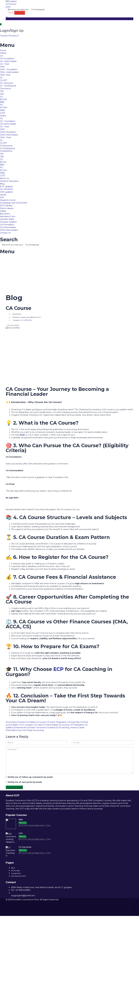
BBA (2, 102)
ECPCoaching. (63, 727)
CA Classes (30, 722)
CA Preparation (77, 725)
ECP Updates (6, 186)
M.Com (3, 170)
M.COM (3, 107)
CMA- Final (5, 75)
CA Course (41, 722)
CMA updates (6, 192)
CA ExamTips (73, 722)
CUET (2, 113)
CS (1, 77)
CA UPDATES (6, 189)
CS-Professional (7, 148)
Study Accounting (35, 730)
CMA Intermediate (9, 230)
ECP (58, 669)
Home (3, 50)
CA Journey (64, 725)
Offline (3, 53)
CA (1, 56)
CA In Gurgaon (26, 725)
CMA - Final (5, 137)
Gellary (3, 211)
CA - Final (4, 64)
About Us (4, 178)
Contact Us (5, 233)
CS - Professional (8, 86)
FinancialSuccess (14, 730)
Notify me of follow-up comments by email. (30, 777)
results (3, 194)
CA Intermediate (8, 227)
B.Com (3, 162)
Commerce (5, 88)
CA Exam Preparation (57, 722)
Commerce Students (46, 727)
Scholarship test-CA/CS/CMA (13, 203)
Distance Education (9, 181)
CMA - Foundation (8, 69)
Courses (4, 35)
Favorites (13, 35)
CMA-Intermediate (9, 135)
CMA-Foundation (8, 132)
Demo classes (6, 208)
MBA (2, 110)
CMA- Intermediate (9, 72)
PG (1, 105)
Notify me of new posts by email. (25, 782)
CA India (38, 725)
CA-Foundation (7, 58)
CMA (2, 66)
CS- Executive (6, 83)
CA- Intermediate (8, 61)
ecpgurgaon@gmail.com (23, 895)
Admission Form (7, 216)
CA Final (84, 722)
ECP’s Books (6, 205)
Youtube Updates (8, 222)
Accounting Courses (15, 722)
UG (1, 96)
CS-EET (3, 80)
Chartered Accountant (24, 727)
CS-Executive (6, 145)
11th (2, 91)
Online (3, 115)
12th (2, 94)
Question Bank (7, 219)
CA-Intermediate (8, 124)
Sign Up (17, 977)
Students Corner (8, 200)
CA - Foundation (7, 121)
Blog (2, 184)
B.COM (3, 99)
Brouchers (5, 214)
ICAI (22, 435)
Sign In (24, 977)
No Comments (13, 325)
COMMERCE (6, 151)
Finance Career (77, 727)
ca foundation (12, 725)
